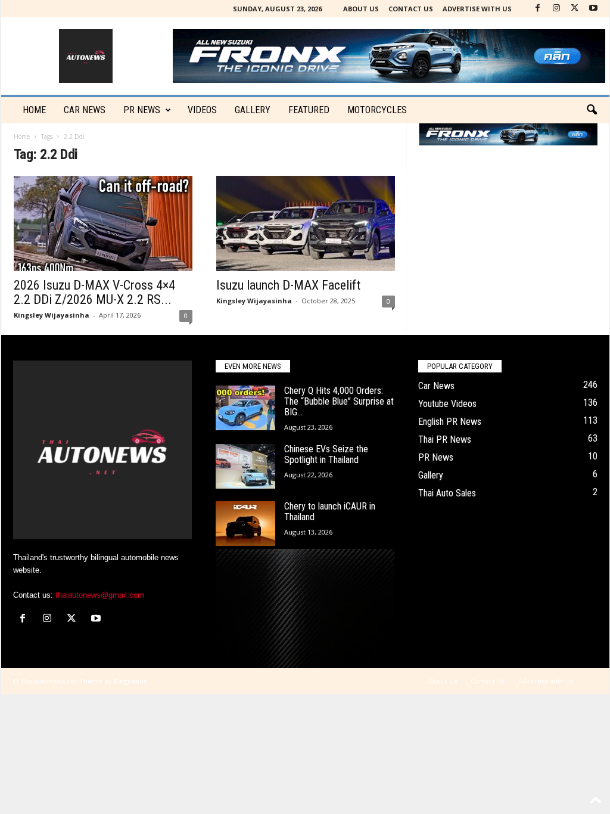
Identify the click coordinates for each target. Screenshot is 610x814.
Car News (436, 386)
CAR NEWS (84, 110)
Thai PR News (444, 439)
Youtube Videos (447, 403)
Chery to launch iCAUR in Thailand (329, 512)
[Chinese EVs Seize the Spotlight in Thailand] (245, 466)
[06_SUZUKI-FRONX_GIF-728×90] (508, 134)
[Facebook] (538, 8)
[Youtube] (593, 8)
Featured (308, 110)
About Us (361, 8)
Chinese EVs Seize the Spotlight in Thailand (326, 454)
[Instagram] (556, 8)
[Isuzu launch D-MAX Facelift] (305, 223)
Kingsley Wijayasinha (51, 314)
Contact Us (410, 8)
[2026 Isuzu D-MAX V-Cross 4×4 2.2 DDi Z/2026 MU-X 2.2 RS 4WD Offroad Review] (103, 223)
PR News (141, 110)
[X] (575, 8)
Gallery (252, 110)
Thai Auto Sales (447, 493)
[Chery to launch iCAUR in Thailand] (245, 523)
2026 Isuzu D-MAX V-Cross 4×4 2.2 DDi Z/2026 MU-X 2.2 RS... (94, 292)
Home (34, 110)
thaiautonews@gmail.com (99, 595)
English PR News (449, 421)
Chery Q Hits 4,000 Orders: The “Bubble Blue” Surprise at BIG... (339, 401)
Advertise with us (477, 8)
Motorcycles (377, 110)
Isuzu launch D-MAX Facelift (288, 285)
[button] (591, 110)
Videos (202, 110)
